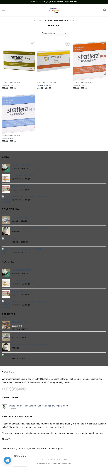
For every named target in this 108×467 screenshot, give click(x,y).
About (43, 460)
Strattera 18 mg (79, 85)
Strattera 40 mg (8, 138)
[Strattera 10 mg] (18, 61)
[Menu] (3, 10)
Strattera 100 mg (44, 85)
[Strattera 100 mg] (53, 61)
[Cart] (104, 10)
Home (37, 20)
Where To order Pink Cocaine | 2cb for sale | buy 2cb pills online (38, 406)
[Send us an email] (18, 389)
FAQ (66, 460)
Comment (12, 409)
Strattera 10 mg (8, 85)
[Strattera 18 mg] (89, 61)
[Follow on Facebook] (4, 389)
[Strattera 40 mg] (18, 114)
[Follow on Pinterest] (23, 389)
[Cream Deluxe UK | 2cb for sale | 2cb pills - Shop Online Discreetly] (54, 10)
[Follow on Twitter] (14, 389)
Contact (58, 460)
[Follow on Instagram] (9, 389)
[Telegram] (7, 460)
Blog (50, 460)
